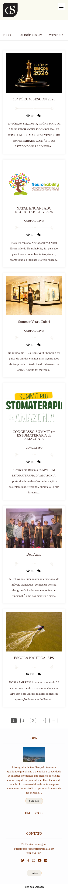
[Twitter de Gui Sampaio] (22, 860)
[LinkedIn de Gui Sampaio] (45, 860)
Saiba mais (34, 801)
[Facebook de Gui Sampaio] (28, 860)
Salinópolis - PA (31, 35)
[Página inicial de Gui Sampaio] (10, 10)
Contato (34, 873)
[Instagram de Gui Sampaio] (33, 860)
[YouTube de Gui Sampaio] (40, 860)
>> (53, 720)
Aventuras (56, 35)
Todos (7, 35)
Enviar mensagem (35, 844)
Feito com (34, 886)
